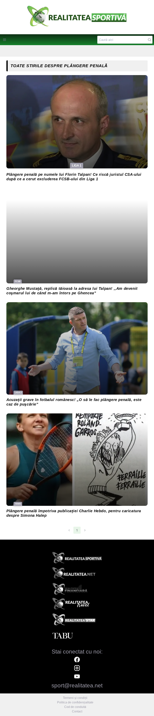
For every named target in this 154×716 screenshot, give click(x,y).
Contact (77, 711)
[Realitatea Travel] (77, 605)
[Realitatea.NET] (77, 574)
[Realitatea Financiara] (77, 589)
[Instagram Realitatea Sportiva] (77, 668)
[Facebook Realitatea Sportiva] (77, 660)
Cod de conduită (75, 706)
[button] (5, 40)
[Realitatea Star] (77, 620)
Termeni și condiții (75, 697)
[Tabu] (77, 636)
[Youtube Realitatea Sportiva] (77, 677)
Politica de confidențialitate (75, 702)
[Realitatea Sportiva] (77, 558)
